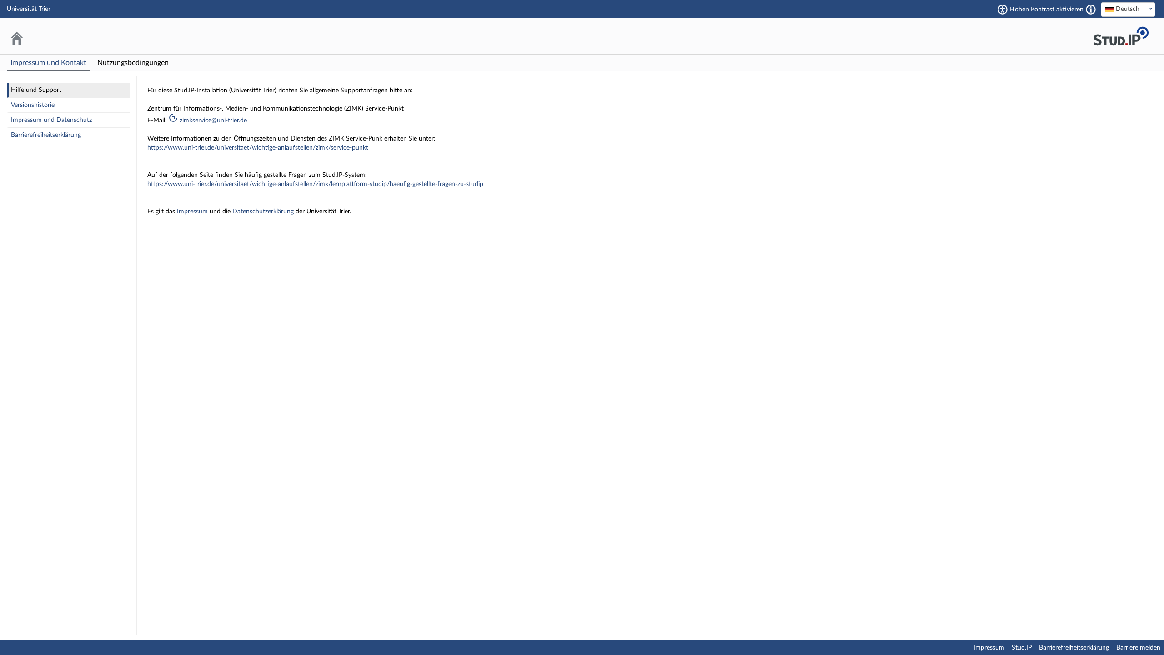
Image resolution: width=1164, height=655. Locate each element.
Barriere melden (1138, 648)
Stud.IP (1022, 648)
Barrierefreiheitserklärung (46, 135)
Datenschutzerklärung (264, 211)
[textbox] (1128, 9)
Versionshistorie (33, 105)
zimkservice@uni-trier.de (212, 120)
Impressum (193, 211)
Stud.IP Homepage (1120, 36)
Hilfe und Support (36, 90)
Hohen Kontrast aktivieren (1047, 9)
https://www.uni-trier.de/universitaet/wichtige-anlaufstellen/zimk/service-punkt (257, 148)
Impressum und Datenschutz (51, 120)
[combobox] (1128, 9)
